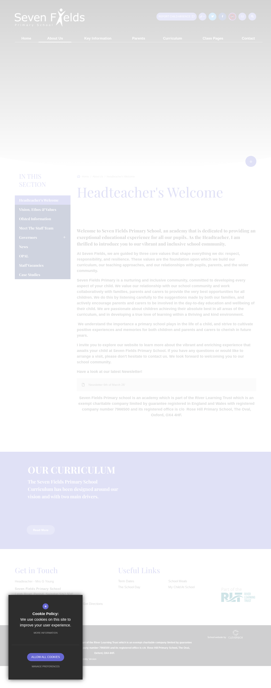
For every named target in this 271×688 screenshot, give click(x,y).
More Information (46, 633)
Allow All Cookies (45, 657)
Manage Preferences (45, 666)
